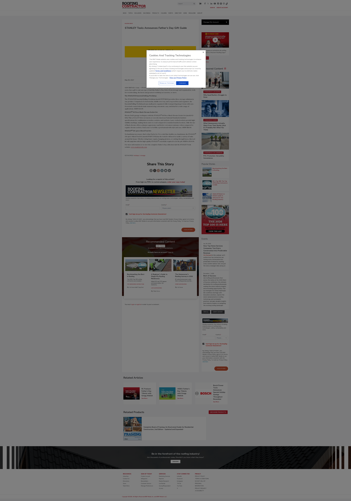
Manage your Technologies (167, 83)
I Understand (182, 83)
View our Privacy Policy (178, 78)
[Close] (203, 52)
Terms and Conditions (163, 71)
